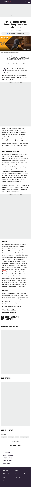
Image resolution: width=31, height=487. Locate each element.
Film (17, 437)
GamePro (5, 481)
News (6, 16)
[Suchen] (21, 2)
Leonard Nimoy (6, 282)
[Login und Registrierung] (25, 2)
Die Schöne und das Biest (17, 179)
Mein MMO (18, 481)
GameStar (17, 477)
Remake (4, 437)
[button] (15, 63)
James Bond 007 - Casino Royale (16, 267)
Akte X (20, 302)
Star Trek (24, 274)
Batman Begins (6, 284)
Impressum (6, 470)
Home (2, 16)
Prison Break (6, 306)
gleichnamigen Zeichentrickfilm (11, 181)
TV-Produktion (24, 437)
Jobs (4, 477)
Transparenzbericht (20, 473)
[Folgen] (11, 56)
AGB (16, 470)
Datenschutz (6, 473)
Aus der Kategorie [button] (15, 445)
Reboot (11, 437)
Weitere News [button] (15, 441)
